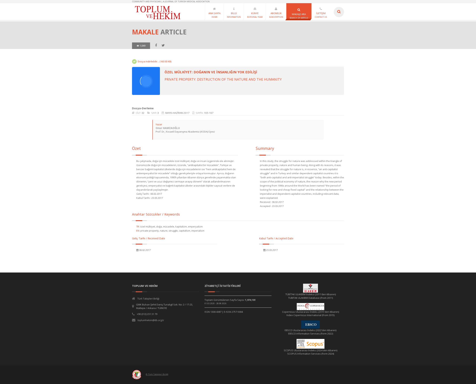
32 (142, 112)
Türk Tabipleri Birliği (148, 298)
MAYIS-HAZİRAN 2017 (177, 112)
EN (137, 230)
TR (137, 226)
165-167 (208, 112)
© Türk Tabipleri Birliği (157, 374)
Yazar (159, 124)
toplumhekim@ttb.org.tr (151, 320)
